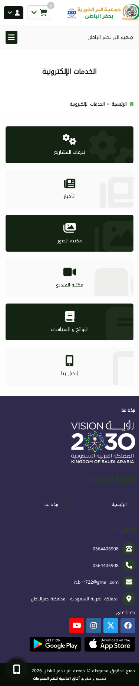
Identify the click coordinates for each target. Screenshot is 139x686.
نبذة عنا (51, 504)
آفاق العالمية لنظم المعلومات (56, 678)
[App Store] (110, 644)
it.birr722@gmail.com (96, 582)
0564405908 (106, 549)
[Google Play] (55, 644)
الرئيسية (119, 104)
